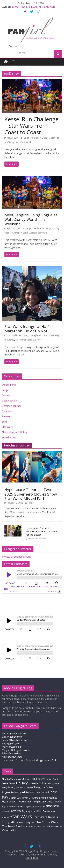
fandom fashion (51, 783)
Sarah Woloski (30, 232)
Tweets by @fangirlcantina (16, 556)
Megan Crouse (30, 806)
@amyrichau (15, 756)
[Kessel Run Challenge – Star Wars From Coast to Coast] (32, 81)
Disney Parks (9, 384)
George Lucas (16, 797)
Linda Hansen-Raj (50, 137)
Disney (37, 137)
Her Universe (31, 797)
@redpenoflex (14, 736)
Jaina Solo (41, 801)
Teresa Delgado (26, 822)
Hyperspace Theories (14, 801)
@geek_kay (13, 743)
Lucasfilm (10, 806)
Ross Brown (43, 811)
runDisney (9, 142)
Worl (28, 142)
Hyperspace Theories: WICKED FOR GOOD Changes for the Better (42, 531)
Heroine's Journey (11, 405)
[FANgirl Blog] (6, 62)
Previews (7, 416)
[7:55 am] (5, 335)
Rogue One (31, 811)
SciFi (4, 421)
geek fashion (27, 792)
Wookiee (37, 339)
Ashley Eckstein (23, 779)
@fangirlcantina (17, 733)
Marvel (19, 806)
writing (13, 830)
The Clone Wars (47, 822)
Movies (41, 806)
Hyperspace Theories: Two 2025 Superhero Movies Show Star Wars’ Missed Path (30, 494)
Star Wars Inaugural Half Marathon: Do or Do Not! (26, 328)
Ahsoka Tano (9, 779)
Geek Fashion (9, 400)
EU (41, 783)
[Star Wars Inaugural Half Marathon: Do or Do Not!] (32, 268)
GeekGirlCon (41, 792)
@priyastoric (15, 753)
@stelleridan (15, 746)
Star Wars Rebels (24, 339)
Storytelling (10, 822)
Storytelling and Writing (14, 432)
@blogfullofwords (20, 750)
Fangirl (29, 228)
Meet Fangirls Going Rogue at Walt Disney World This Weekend (30, 219)
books (49, 779)
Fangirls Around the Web (22, 787)
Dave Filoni (8, 783)
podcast (53, 805)
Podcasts (7, 411)
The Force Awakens (14, 826)
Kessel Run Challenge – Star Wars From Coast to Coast (31, 125)
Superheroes (9, 437)
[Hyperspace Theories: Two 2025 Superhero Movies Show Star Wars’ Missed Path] (32, 452)
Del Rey (22, 783)
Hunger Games (49, 797)
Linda (27, 137)
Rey (24, 811)
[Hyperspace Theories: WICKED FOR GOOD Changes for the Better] (13, 526)
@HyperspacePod (46, 760)
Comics (56, 779)
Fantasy (6, 395)
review (16, 811)
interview (32, 801)
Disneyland (35, 335)
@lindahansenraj (18, 740)
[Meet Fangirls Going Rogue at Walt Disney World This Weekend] (32, 178)
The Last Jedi (34, 826)
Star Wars (20, 142)
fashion (15, 792)
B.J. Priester (38, 779)
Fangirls (6, 787)
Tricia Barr (47, 826)
